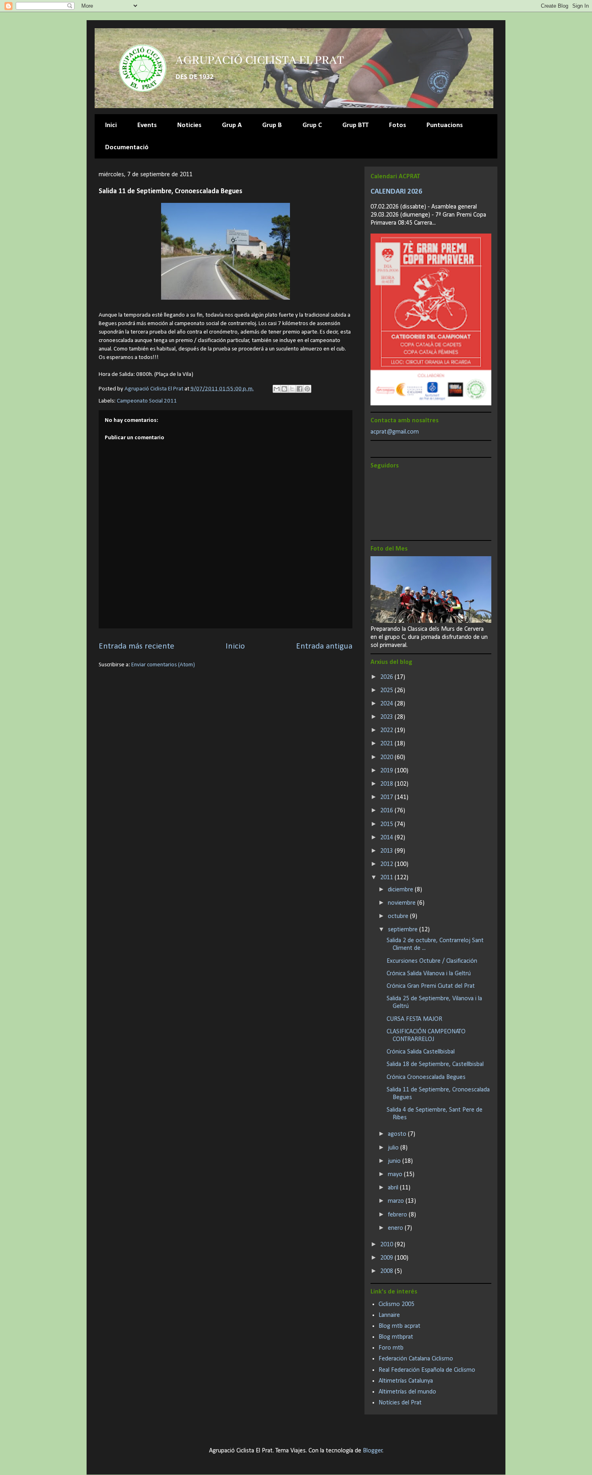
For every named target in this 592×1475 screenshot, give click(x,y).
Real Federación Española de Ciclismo (427, 1370)
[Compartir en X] (292, 389)
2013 (387, 851)
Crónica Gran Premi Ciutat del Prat (431, 986)
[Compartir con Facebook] (300, 389)
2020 (387, 757)
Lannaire (389, 1315)
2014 (387, 838)
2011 (387, 877)
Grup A (232, 125)
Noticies (189, 125)
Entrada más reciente (136, 646)
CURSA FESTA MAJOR (414, 1019)
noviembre (402, 903)
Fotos (397, 125)
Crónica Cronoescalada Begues (426, 1077)
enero (396, 1228)
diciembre (401, 890)
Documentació (127, 147)
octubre (399, 916)
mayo (396, 1174)
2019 (387, 771)
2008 (387, 1271)
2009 (387, 1258)
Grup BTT (355, 125)
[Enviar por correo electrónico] (277, 389)
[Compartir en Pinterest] (307, 389)
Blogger (373, 1451)
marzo (397, 1201)
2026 (387, 677)
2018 (387, 784)
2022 (387, 730)
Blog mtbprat (396, 1337)
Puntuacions (444, 125)
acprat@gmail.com (395, 432)
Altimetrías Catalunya (406, 1381)
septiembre (403, 929)
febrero (398, 1215)
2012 (387, 864)
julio (394, 1148)
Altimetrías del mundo (407, 1392)
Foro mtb (391, 1348)
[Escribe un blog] (284, 389)
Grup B (272, 125)
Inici (111, 125)
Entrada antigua (324, 646)
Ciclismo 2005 (396, 1304)
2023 (387, 717)
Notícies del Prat (400, 1403)
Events (147, 125)
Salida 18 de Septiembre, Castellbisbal (435, 1064)
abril (394, 1188)
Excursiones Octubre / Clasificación (432, 961)
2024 (387, 704)
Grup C (312, 125)
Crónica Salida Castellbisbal (421, 1052)
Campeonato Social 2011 (147, 401)
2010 (387, 1244)
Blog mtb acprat (399, 1326)
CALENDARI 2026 (396, 192)
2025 (387, 690)
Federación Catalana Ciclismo (416, 1359)
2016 (387, 810)
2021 (387, 744)
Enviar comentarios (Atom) (163, 665)
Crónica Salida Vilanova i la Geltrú (429, 973)
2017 (387, 797)
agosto (398, 1134)
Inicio (235, 646)
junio (395, 1161)
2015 (387, 824)
